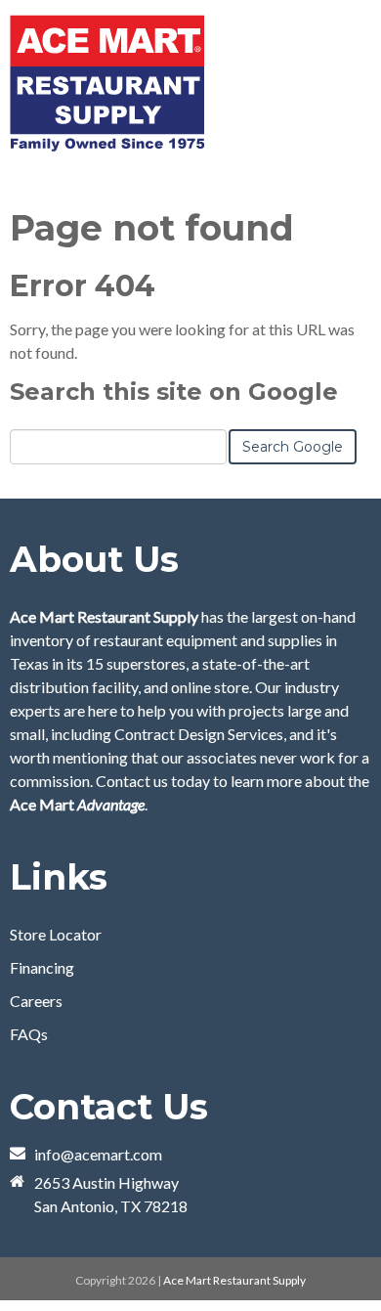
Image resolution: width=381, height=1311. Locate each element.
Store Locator (56, 934)
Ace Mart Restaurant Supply (234, 1280)
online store (210, 686)
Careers (36, 1000)
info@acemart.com (98, 1154)
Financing (42, 967)
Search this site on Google (174, 391)
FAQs (29, 1034)
